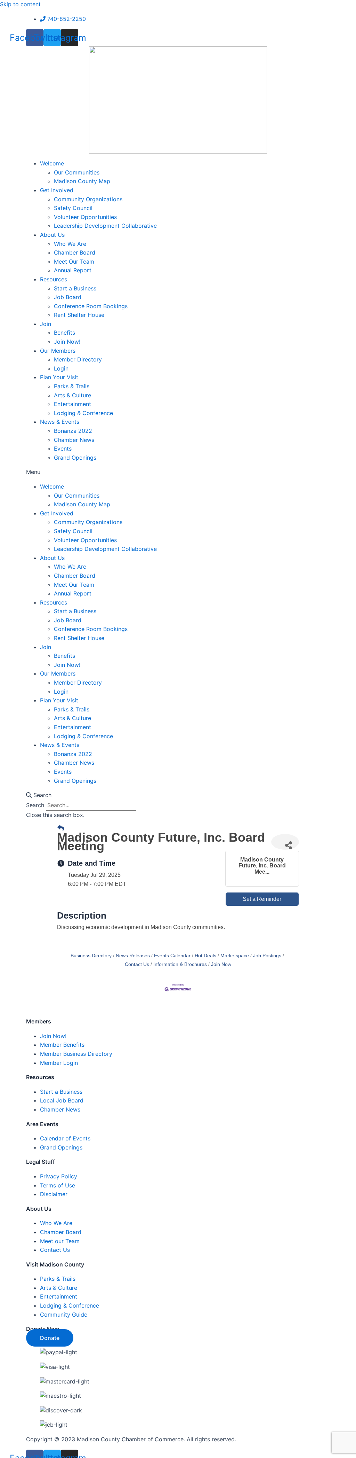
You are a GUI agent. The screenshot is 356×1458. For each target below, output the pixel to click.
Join (45, 323)
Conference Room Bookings (91, 306)
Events (63, 448)
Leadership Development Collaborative (105, 225)
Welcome (52, 163)
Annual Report (72, 270)
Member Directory (78, 359)
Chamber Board (74, 252)
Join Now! (67, 341)
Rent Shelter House (79, 314)
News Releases (133, 955)
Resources (53, 279)
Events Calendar (172, 955)
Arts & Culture (72, 395)
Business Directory (91, 955)
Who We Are (70, 243)
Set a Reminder (262, 899)
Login (61, 368)
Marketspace (234, 955)
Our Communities (76, 172)
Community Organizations (88, 199)
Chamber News (74, 439)
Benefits (64, 332)
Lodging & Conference (83, 413)
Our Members (57, 350)
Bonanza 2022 (73, 430)
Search (35, 805)
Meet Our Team (74, 261)
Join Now (221, 964)
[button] (178, 472)
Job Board (67, 297)
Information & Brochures (180, 964)
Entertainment (72, 403)
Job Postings (267, 955)
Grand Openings (75, 457)
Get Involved (56, 190)
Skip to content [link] (20, 4)
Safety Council (73, 207)
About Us (52, 234)
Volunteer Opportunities (85, 216)
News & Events (59, 421)
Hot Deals (205, 955)
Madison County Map (82, 181)
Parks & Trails (71, 386)
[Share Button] (285, 842)
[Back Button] (60, 828)
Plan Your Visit (59, 377)
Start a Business (75, 288)
